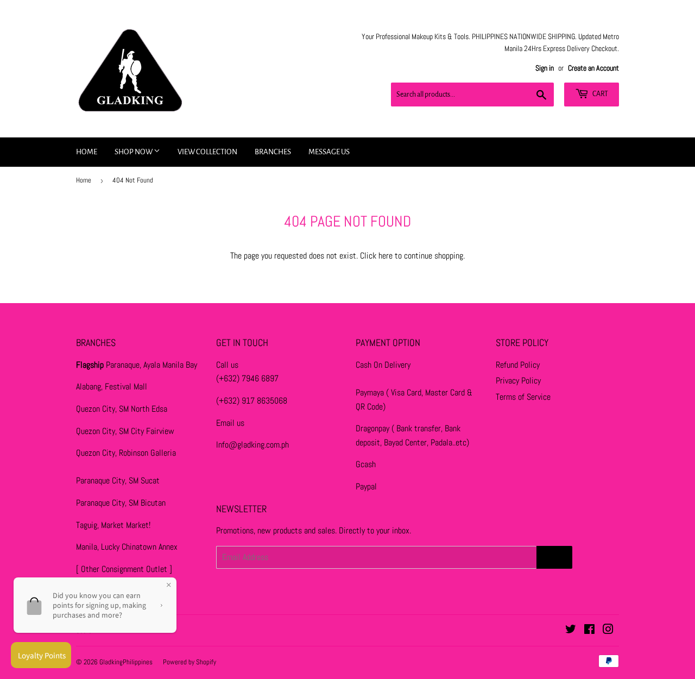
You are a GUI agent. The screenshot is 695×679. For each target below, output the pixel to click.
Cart (599, 94)
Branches (273, 152)
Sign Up (554, 557)
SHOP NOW (134, 152)
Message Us (329, 152)
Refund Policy (518, 364)
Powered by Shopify (189, 662)
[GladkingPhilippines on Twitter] (570, 630)
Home (86, 152)
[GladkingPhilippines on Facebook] (589, 630)
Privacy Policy (518, 380)
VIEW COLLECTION (207, 152)
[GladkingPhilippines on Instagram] (608, 630)
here (385, 255)
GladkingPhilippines (126, 662)
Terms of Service (523, 397)
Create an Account (593, 68)
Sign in (544, 68)
